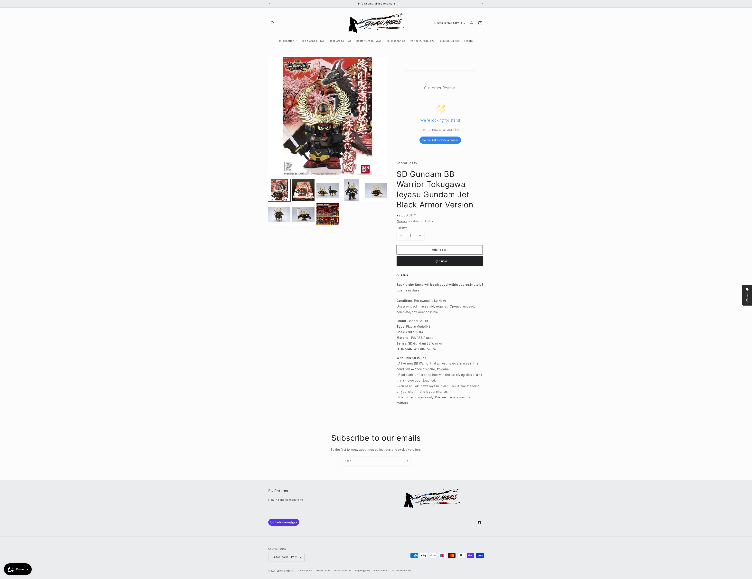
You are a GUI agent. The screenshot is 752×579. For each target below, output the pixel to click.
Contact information (401, 570)
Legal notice (380, 570)
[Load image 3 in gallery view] (327, 190)
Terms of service (342, 570)
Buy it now (439, 261)
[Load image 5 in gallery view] (376, 190)
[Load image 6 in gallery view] (279, 214)
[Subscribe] (406, 461)
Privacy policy (323, 570)
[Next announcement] (482, 3)
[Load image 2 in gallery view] (303, 190)
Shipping (402, 221)
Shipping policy (363, 570)
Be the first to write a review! (440, 140)
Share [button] (404, 274)
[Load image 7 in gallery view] (303, 214)
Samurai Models (285, 571)
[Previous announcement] (269, 3)
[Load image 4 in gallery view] (352, 190)
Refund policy (305, 570)
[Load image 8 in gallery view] (327, 214)
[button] (272, 23)
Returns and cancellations (285, 499)
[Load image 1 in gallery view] (279, 190)
